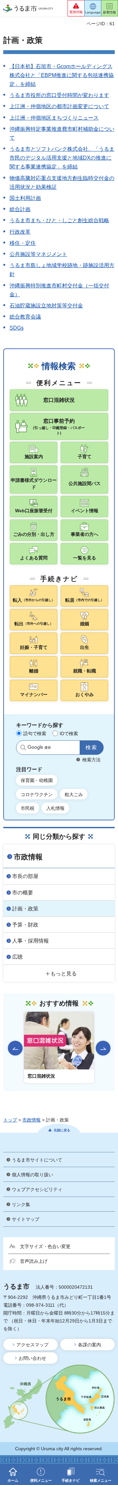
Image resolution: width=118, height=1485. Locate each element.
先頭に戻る (62, 1130)
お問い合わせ (32, 1358)
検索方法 (91, 759)
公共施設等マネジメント (38, 254)
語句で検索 (34, 733)
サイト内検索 (23, 748)
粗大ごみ (74, 794)
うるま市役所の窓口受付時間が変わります (59, 95)
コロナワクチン (37, 794)
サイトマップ (25, 1219)
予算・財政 (25, 925)
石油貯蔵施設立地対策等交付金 (46, 305)
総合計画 (20, 209)
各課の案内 (89, 1344)
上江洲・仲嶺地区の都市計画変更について (59, 106)
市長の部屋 (25, 876)
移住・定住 (23, 243)
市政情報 (28, 857)
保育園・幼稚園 (37, 780)
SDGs (17, 328)
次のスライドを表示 (103, 1048)
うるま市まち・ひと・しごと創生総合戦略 (59, 220)
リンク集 (21, 1204)
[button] (76, 8)
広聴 (17, 957)
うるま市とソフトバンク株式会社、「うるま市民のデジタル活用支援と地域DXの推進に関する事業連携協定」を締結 (62, 157)
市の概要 (22, 892)
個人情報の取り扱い (32, 1174)
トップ (10, 1120)
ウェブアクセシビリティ (37, 1189)
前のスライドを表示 (15, 1048)
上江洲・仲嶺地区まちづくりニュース (54, 118)
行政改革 (20, 232)
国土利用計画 (25, 198)
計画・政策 (25, 908)
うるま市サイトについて (37, 1160)
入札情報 (55, 808)
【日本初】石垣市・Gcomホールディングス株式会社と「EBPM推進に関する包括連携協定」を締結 (62, 75)
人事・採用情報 (30, 941)
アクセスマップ (32, 1344)
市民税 (27, 808)
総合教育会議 (25, 317)
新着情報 (109, 12)
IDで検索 (69, 733)
